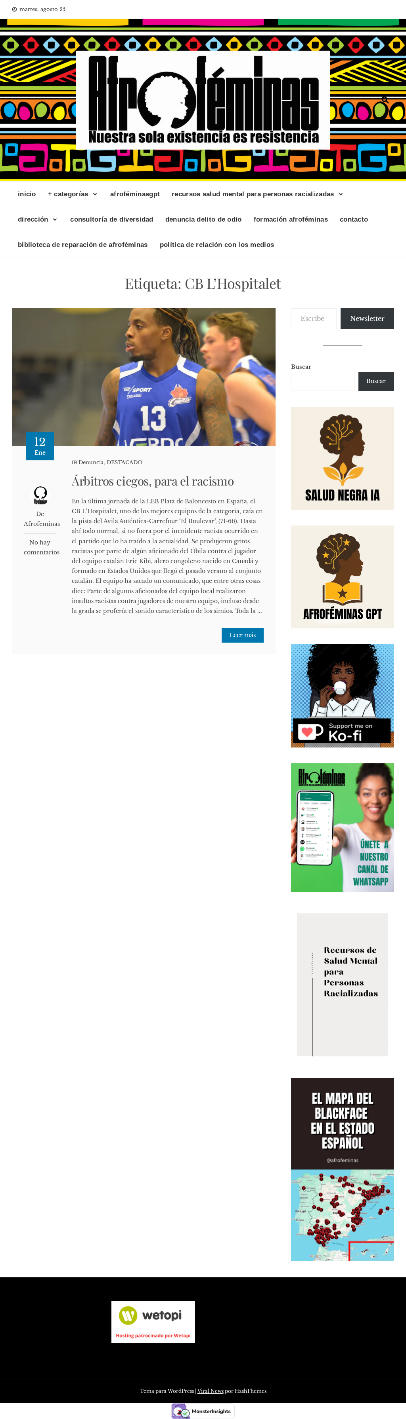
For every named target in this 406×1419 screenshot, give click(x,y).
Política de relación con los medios (217, 245)
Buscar (301, 366)
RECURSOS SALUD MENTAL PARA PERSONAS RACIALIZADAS (253, 194)
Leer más (243, 635)
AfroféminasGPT (135, 194)
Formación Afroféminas (291, 219)
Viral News (210, 1391)
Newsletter (367, 318)
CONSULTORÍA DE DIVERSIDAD (111, 219)
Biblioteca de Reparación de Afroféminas (83, 245)
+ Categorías (68, 194)
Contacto (354, 219)
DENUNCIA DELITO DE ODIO (203, 219)
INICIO (27, 194)
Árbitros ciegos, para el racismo (153, 481)
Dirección (33, 219)
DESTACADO (124, 462)
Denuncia (91, 462)
